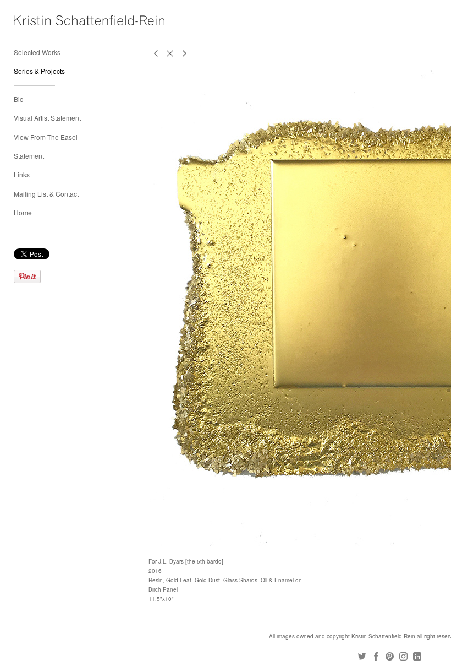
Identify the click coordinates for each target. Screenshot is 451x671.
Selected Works (37, 52)
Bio (19, 99)
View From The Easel (46, 137)
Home (23, 212)
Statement (29, 155)
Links (22, 174)
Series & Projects (39, 70)
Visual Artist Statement (47, 117)
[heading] (41, 21)
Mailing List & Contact (46, 193)
